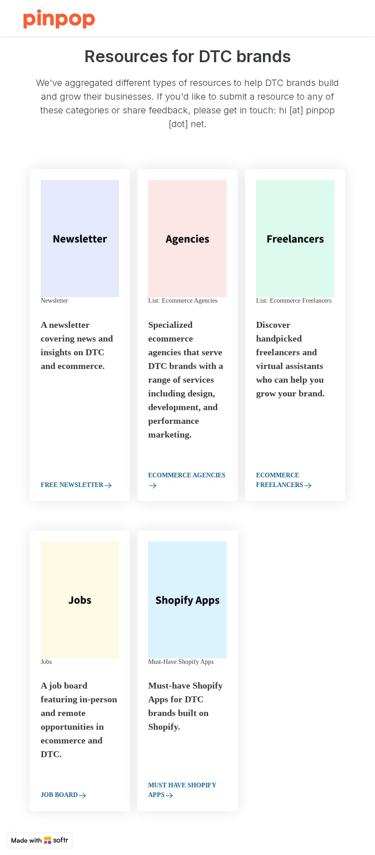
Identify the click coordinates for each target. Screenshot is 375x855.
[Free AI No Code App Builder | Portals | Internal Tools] (39, 840)
